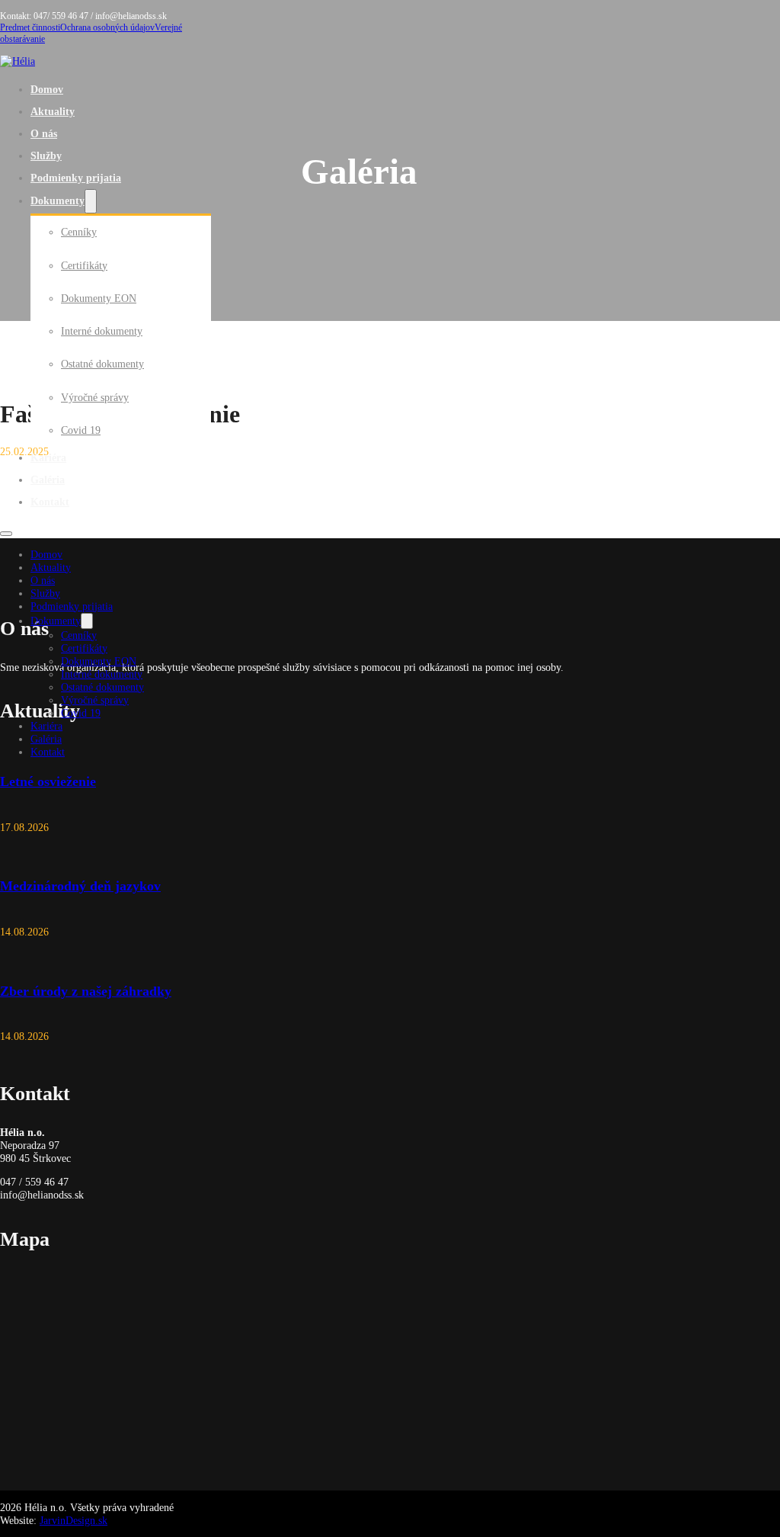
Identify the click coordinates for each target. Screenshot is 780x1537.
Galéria (47, 479)
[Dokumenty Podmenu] (91, 201)
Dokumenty (57, 200)
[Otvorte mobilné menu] (6, 533)
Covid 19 (81, 430)
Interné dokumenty (101, 331)
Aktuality (52, 111)
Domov (46, 89)
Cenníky (79, 232)
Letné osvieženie (48, 781)
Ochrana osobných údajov (107, 27)
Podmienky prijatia (75, 178)
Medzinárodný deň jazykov (80, 886)
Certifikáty (84, 265)
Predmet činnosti (30, 27)
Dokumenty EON (98, 298)
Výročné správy (95, 397)
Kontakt (49, 502)
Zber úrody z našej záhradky (85, 991)
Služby (46, 155)
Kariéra (48, 457)
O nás (43, 133)
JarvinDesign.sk (73, 1520)
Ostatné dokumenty (102, 364)
